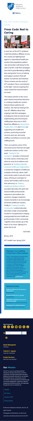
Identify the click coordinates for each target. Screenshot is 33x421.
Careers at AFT (8, 397)
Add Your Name (6, 338)
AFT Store (7, 393)
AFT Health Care (24, 21)
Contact (6, 389)
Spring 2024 (7, 25)
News (10, 21)
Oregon (7, 127)
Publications (16, 21)
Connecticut (24, 124)
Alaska (23, 127)
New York (13, 127)
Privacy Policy (8, 401)
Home (5, 21)
